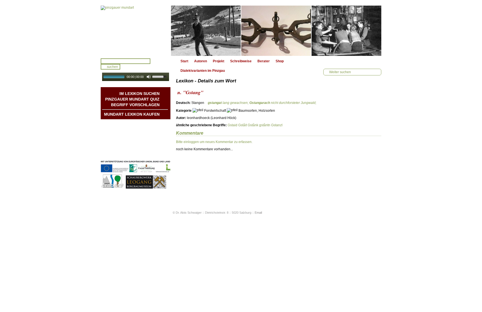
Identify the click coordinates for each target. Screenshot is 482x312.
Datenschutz (149, 153)
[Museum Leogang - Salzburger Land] (146, 187)
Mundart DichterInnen (142, 125)
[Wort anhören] (362, 104)
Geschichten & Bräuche (141, 130)
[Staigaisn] (276, 31)
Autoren (200, 61)
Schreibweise (241, 61)
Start (184, 61)
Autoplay (139, 82)
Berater (263, 61)
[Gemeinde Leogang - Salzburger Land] (113, 187)
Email (258, 212)
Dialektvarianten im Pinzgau (202, 71)
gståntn (264, 125)
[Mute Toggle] (148, 77)
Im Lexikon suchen (139, 93)
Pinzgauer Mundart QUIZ (132, 99)
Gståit (242, 125)
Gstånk (253, 125)
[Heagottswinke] (346, 31)
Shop (280, 61)
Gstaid (232, 125)
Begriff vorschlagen (135, 105)
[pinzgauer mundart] (135, 31)
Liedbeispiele (149, 136)
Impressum (150, 147)
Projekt (218, 61)
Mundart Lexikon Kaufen (132, 114)
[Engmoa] (206, 31)
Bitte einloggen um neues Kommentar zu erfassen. (214, 142)
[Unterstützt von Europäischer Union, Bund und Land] (135, 173)
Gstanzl (277, 125)
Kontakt (153, 142)
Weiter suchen (340, 72)
